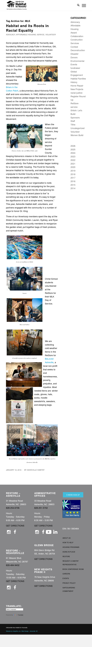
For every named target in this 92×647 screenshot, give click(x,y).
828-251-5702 (41, 507)
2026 (73, 145)
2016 (73, 181)
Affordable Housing (26, 34)
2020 (73, 167)
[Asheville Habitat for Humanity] (17, 5)
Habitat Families (78, 78)
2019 (73, 170)
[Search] (77, 5)
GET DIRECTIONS (15, 525)
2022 (73, 160)
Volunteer (50, 34)
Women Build (77, 135)
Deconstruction (78, 50)
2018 (73, 174)
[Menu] (82, 5)
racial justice (76, 92)
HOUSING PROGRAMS (71, 547)
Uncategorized (77, 128)
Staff (73, 120)
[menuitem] (77, 5)
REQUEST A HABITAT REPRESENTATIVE (71, 563)
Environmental (77, 60)
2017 (73, 177)
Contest (74, 46)
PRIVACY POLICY (69, 583)
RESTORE (66, 556)
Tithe (73, 124)
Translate (20, 615)
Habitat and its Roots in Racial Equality (27, 28)
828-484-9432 (12, 565)
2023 (73, 156)
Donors (74, 57)
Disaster (74, 53)
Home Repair (77, 85)
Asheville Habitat (36, 470)
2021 (73, 163)
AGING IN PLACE (69, 552)
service (40, 34)
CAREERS (66, 574)
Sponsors (75, 117)
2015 (73, 184)
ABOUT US (67, 538)
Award (74, 32)
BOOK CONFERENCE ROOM (73, 569)
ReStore (74, 103)
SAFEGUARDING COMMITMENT (69, 589)
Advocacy (10, 34)
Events (74, 64)
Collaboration (77, 36)
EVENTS (66, 578)
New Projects (77, 89)
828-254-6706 (12, 507)
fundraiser (75, 67)
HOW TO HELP (68, 542)
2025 (73, 149)
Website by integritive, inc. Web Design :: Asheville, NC (22, 631)
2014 (73, 188)
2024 (73, 152)
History (74, 82)
